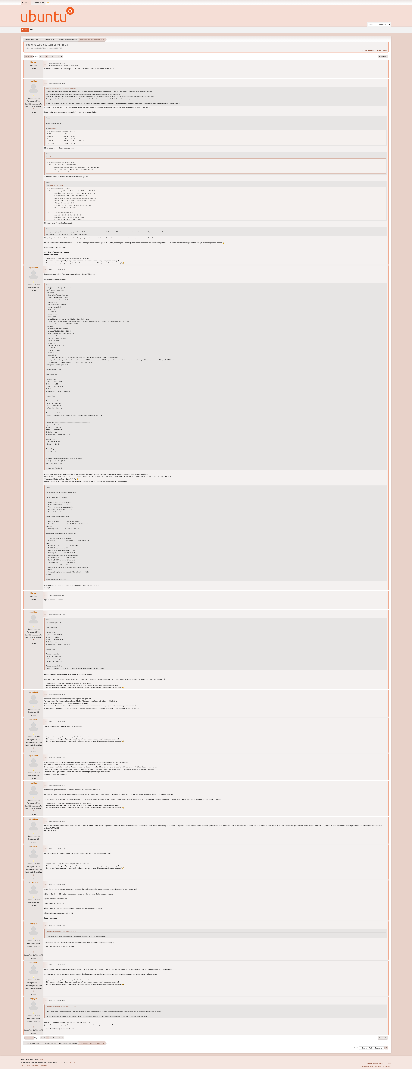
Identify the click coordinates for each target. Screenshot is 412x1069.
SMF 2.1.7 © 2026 (27, 1065)
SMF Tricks (42, 1059)
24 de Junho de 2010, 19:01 (57, 614)
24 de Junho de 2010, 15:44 (57, 269)
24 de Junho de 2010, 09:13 (57, 63)
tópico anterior (368, 50)
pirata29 (34, 267)
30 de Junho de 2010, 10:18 (57, 1000)
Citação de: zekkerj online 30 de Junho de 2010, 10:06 (61, 1006)
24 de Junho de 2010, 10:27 (57, 83)
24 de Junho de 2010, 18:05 (57, 595)
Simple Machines (40, 1065)
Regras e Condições (373, 1066)
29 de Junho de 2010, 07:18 (57, 757)
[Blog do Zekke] (33, 109)
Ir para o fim (28, 56)
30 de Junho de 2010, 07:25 (57, 925)
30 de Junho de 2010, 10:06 (57, 965)
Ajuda (364, 1066)
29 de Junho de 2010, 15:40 (57, 821)
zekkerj (34, 81)
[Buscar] (376, 24)
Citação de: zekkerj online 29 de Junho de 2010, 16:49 (61, 931)
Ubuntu (61, 1062)
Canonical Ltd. (70, 1062)
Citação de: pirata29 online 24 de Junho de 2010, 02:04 (61, 88)
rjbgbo (34, 923)
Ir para (356, 1048)
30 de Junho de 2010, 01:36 (57, 884)
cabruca (34, 882)
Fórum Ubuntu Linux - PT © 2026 (379, 1063)
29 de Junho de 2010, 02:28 (57, 722)
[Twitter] (33, 952)
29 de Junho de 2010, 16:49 (57, 848)
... (55, 56)
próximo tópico (381, 50)
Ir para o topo (29, 1038)
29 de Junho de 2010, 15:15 (57, 785)
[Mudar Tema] (47, 2)
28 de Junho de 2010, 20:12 (57, 694)
